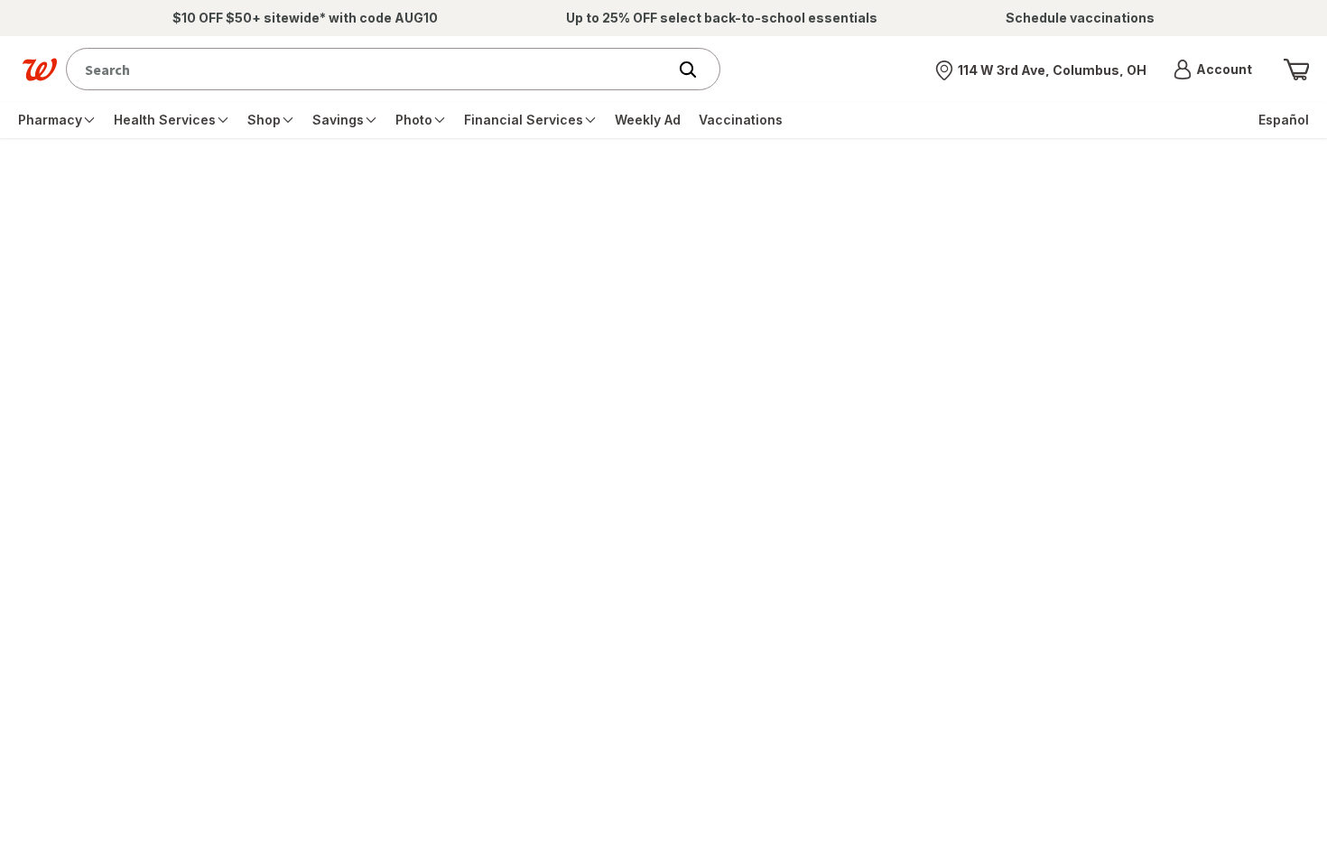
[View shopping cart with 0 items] (1296, 69)
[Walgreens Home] (40, 69)
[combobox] (370, 69)
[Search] (696, 69)
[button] (1213, 69)
